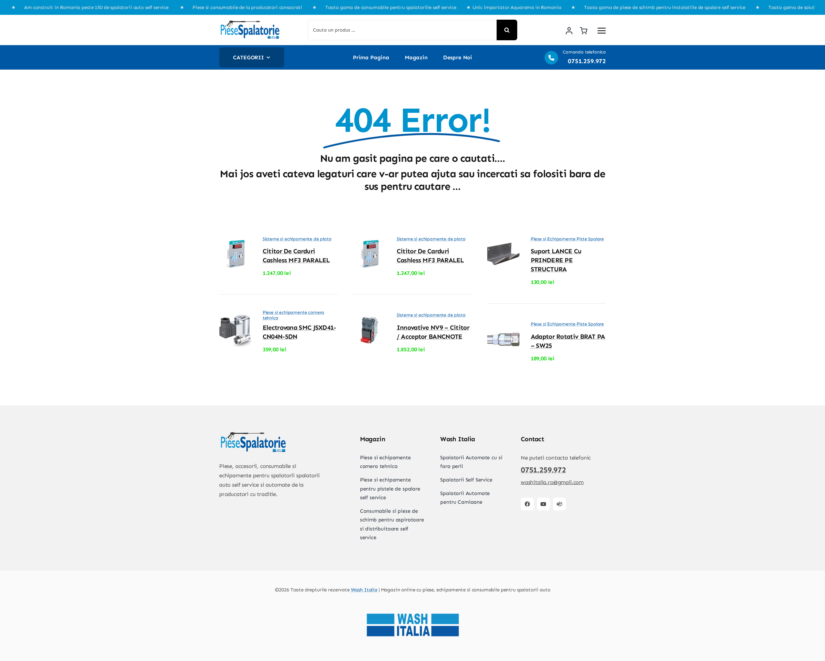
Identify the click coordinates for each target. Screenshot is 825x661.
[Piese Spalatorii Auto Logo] (249, 22)
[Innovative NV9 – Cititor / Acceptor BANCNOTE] (369, 317)
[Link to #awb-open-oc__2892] (601, 31)
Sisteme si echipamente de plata (297, 239)
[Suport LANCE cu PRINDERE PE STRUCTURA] (503, 241)
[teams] (559, 504)
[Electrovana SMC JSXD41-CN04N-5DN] (235, 317)
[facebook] (527, 504)
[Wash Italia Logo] (412, 601)
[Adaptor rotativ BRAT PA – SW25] (503, 326)
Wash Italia (364, 590)
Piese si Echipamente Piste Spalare (567, 239)
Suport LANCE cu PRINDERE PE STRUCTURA (556, 260)
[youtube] (543, 504)
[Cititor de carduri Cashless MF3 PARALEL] (235, 241)
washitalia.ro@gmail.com (552, 482)
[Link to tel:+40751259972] (551, 57)
